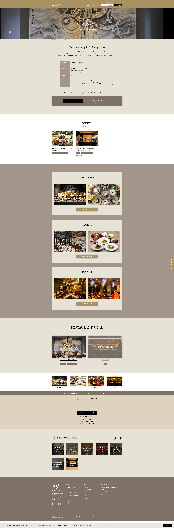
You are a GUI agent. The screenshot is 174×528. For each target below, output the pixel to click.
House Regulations (116, 516)
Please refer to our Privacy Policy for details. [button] (81, 525)
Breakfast (70, 497)
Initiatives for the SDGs (107, 497)
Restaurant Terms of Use (57, 517)
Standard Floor (72, 492)
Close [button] (167, 525)
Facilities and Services (73, 495)
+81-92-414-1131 (98, 100)
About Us (98, 5)
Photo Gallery (104, 492)
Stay (85, 5)
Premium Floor (72, 490)
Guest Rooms (71, 487)
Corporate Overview (56, 516)
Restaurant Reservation (93, 399)
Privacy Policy (77, 516)
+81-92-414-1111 (58, 503)
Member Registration (106, 5)
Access (109, 2)
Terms (84, 516)
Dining (88, 5)
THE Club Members (102, 509)
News (93, 5)
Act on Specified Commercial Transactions (99, 516)
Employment (67, 516)
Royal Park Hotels (88, 509)
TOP (53, 39)
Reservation (80, 399)
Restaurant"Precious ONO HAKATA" (88, 489)
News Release (75, 509)
